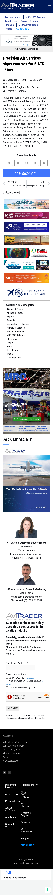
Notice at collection (15, 877)
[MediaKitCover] (26, 478)
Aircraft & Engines (30, 21)
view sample (30, 678)
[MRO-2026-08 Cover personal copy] (26, 400)
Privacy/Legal (12, 801)
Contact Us (9, 825)
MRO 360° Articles (35, 17)
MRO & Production (28, 25)
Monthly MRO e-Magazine (26, 687)
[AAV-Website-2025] (26, 40)
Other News (12, 339)
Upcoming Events (11, 786)
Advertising (11, 794)
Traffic (10, 353)
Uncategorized (14, 357)
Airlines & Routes (15, 312)
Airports (10, 316)
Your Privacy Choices (29, 872)
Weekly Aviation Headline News (25, 682)
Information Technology (18, 324)
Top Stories (11, 21)
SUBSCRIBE (22, 28)
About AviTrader (10, 809)
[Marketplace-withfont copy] (26, 292)
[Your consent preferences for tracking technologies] (48, 890)
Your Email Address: (17, 663)
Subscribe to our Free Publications (26, 173)
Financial (9, 25)
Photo (9, 346)
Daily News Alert (21, 677)
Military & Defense (16, 327)
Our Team (10, 817)
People (8, 28)
